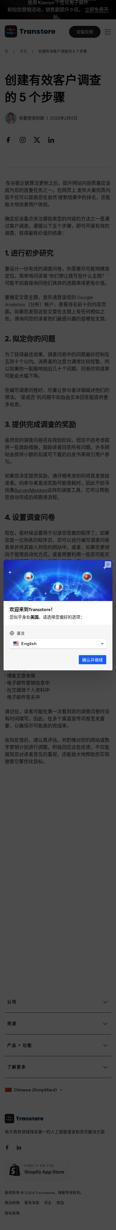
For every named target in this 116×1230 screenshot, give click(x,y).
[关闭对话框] (108, 564)
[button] (58, 643)
